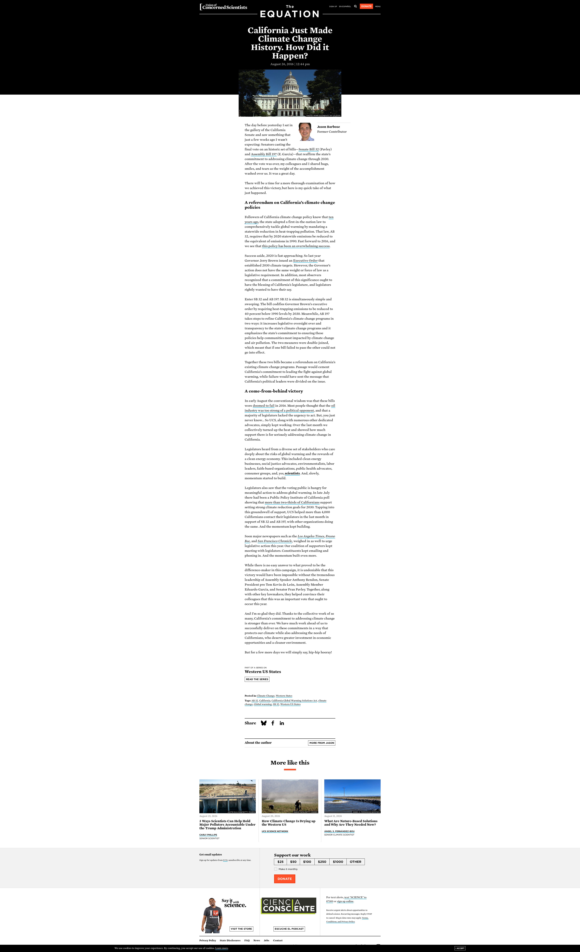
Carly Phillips (208, 835)
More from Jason (321, 743)
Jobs (266, 940)
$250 (322, 862)
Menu (378, 6)
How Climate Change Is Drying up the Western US (288, 822)
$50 (293, 862)
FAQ (247, 940)
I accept (460, 948)
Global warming (263, 704)
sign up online (345, 901)
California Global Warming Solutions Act (294, 700)
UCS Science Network (275, 831)
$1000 (338, 862)
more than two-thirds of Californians (292, 502)
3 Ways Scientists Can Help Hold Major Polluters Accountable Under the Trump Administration (227, 824)
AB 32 (254, 700)
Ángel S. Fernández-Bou (339, 831)
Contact (278, 940)
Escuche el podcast (289, 929)
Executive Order (305, 260)
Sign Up (333, 6)
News (256, 940)
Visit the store (241, 929)
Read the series (257, 679)
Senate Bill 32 (309, 149)
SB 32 (276, 704)
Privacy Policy (207, 940)
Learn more (221, 948)
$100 (307, 862)
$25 (280, 862)
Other (355, 862)
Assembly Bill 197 (264, 154)
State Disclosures (230, 940)
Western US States (290, 704)
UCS (225, 860)
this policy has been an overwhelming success (296, 246)
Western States (284, 695)
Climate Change (266, 695)
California (264, 700)
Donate (366, 6)
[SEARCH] (355, 6)
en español (345, 6)
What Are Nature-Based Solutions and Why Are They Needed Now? (351, 822)
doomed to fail (263, 405)
